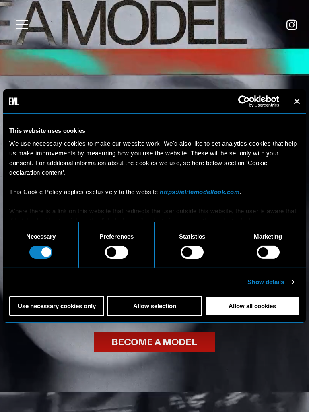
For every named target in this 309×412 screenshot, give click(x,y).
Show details (265, 281)
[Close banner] (297, 101)
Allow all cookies (252, 306)
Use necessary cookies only (57, 306)
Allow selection (154, 306)
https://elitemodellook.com (199, 191)
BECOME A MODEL (154, 342)
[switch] (116, 252)
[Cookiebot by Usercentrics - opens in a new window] (244, 101)
